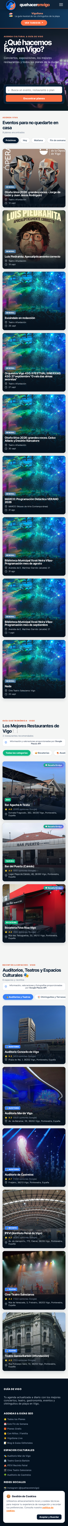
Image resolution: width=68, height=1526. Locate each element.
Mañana (38, 140)
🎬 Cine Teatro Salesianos (17, 1470)
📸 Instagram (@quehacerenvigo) (21, 1487)
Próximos (11, 140)
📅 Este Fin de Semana (16, 1424)
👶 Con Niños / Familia (16, 1433)
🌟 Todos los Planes (14, 1419)
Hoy (25, 140)
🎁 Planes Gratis (13, 1428)
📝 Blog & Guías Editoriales (18, 1443)
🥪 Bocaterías (42, 753)
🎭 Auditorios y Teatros (18, 997)
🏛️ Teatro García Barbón (17, 1460)
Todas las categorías (17, 753)
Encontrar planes (34, 98)
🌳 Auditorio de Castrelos (17, 1474)
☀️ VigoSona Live (13, 1438)
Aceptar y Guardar (49, 1517)
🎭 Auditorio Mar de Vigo (17, 1455)
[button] (34, 178)
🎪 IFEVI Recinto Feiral (16, 1465)
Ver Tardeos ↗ (34, 23)
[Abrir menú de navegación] (61, 5)
